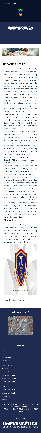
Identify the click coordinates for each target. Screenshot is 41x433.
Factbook (5, 386)
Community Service (9, 382)
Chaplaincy (6, 396)
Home (4, 350)
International (7, 357)
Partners (5, 399)
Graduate (5, 368)
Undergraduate (8, 365)
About (4, 354)
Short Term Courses (10, 390)
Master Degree (8, 372)
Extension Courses (9, 378)
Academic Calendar (9, 393)
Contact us (6, 360)
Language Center (8, 375)
